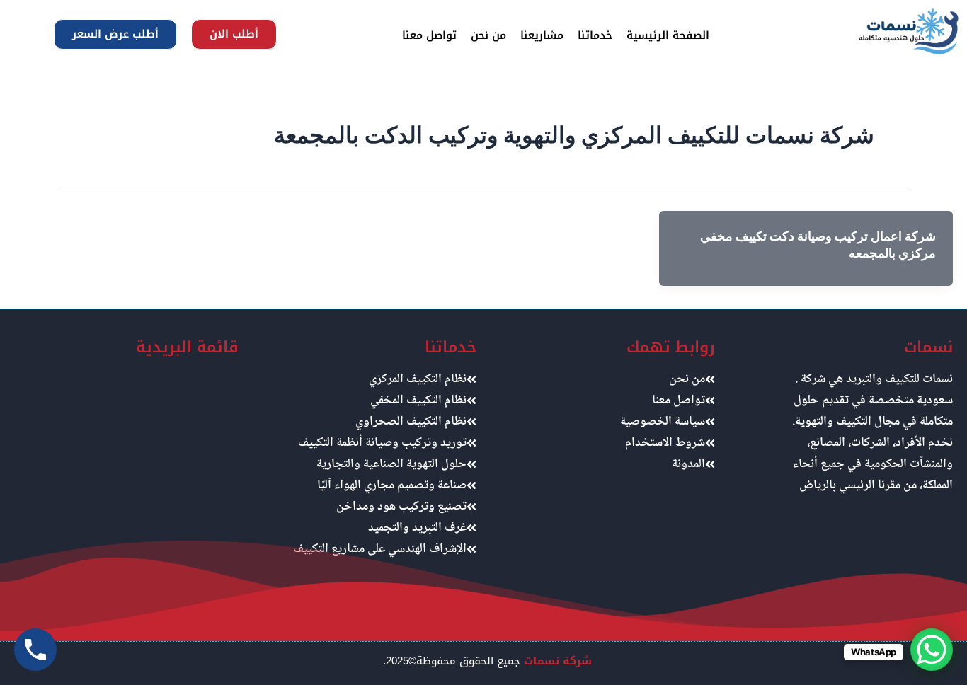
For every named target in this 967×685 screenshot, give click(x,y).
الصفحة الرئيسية (667, 35)
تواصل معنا (429, 35)
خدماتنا (595, 35)
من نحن (488, 35)
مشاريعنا (541, 35)
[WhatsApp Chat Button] (931, 649)
